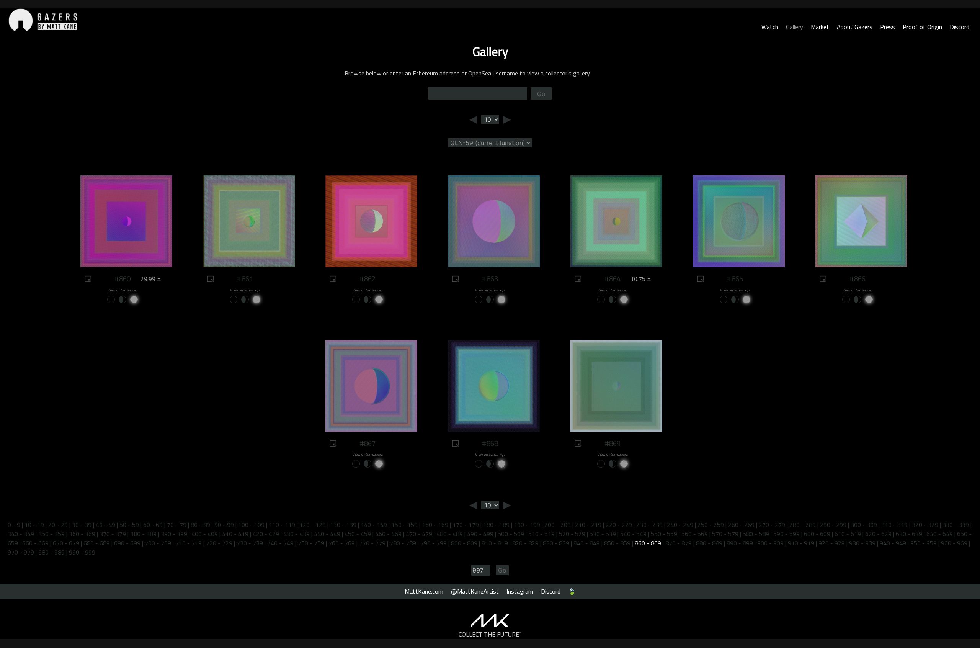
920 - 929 (831, 543)
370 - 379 (113, 533)
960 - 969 (954, 543)
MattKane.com (424, 591)
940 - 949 (893, 543)
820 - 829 (525, 543)
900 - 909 (770, 543)
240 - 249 (680, 524)
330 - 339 (955, 524)
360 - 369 (82, 533)
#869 (612, 443)
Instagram (519, 591)
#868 (490, 443)
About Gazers (854, 26)
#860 (122, 278)
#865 (735, 278)
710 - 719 (188, 543)
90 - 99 (224, 524)
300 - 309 (864, 524)
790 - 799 (433, 543)
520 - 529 (572, 533)
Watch (769, 26)
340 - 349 (21, 533)
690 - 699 (127, 543)
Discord (959, 26)
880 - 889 (709, 543)
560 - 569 (694, 533)
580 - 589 (756, 533)
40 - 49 (105, 524)
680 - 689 (96, 543)
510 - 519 (541, 533)
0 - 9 (14, 524)
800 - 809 (464, 543)
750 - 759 (311, 543)
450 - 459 (358, 533)
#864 (612, 278)
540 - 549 (633, 533)
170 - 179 (465, 524)
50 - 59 (129, 524)
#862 (367, 278)
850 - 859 (617, 543)
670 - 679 (66, 543)
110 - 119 (282, 524)
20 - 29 (58, 524)
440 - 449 (327, 533)
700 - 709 (158, 543)
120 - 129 (312, 524)
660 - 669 (35, 543)
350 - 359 (51, 533)
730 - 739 (250, 543)
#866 (857, 278)
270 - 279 (772, 524)
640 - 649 (939, 533)
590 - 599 (786, 533)
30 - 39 (81, 524)
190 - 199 (527, 524)
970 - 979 (21, 552)
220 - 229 (619, 524)
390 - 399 (174, 533)
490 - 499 (480, 533)
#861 (245, 278)
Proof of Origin (922, 26)
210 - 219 (588, 524)
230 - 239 (649, 524)
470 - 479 (419, 533)
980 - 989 (51, 552)
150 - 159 (404, 524)
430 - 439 (296, 533)
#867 (367, 443)
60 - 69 (153, 524)
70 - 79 (176, 524)
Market (820, 26)
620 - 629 (878, 533)
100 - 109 (251, 524)
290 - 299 (833, 524)
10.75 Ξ (640, 278)
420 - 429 (266, 533)
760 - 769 (341, 543)
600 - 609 (817, 533)
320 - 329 (925, 524)
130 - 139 (343, 524)
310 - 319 (894, 524)
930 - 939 (862, 543)
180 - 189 (496, 524)
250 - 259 (710, 524)
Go (541, 94)
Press (887, 26)
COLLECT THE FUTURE (490, 634)
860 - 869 (648, 543)
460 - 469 (388, 533)
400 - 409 (204, 533)
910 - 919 (801, 543)
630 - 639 (909, 533)
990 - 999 (82, 552)
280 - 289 (802, 524)
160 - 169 (435, 524)
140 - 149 (374, 524)
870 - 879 (678, 543)
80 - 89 (200, 524)
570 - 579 (725, 533)
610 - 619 (848, 533)
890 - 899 (740, 543)
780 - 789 (403, 543)
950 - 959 (923, 543)
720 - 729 (219, 543)
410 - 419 (235, 533)
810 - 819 (495, 543)
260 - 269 (741, 524)
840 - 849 (586, 543)
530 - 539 (603, 533)
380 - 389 (143, 533)
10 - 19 (34, 524)
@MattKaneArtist (475, 591)
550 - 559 (664, 533)
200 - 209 (557, 524)
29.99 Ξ (150, 278)
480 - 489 (449, 533)
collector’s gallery (567, 73)
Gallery (794, 26)
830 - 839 (556, 543)
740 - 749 (280, 543)
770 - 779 (372, 543)
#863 (490, 278)
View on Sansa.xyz (123, 290)
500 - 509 (511, 533)
